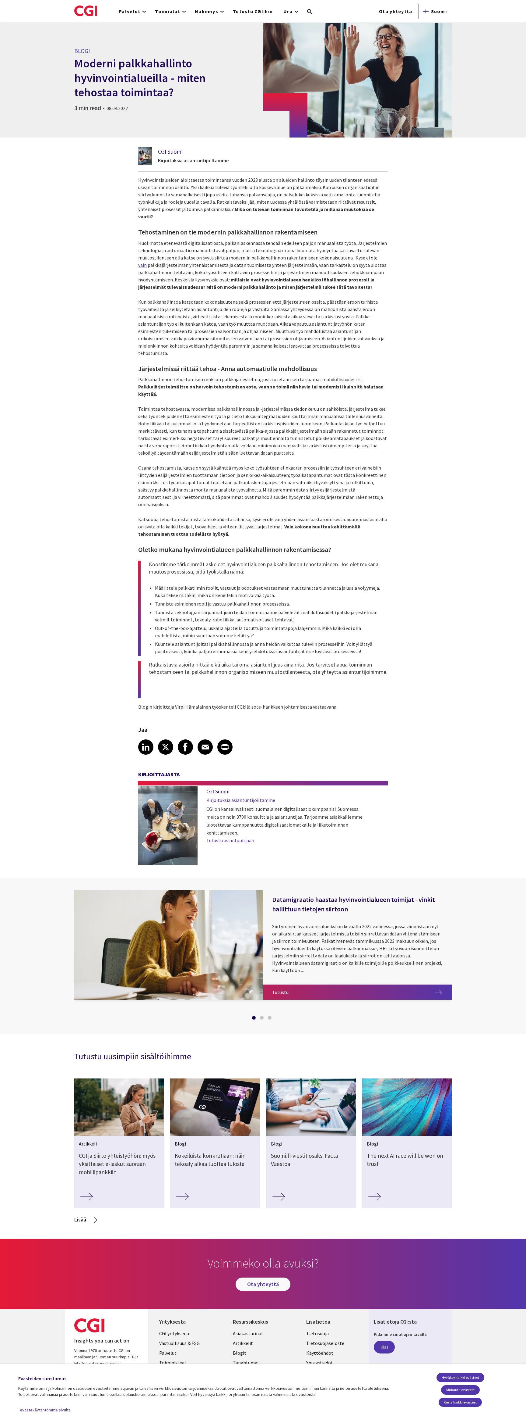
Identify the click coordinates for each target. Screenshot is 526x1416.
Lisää (80, 1219)
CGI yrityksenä (174, 1333)
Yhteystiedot (319, 1363)
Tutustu (362, 992)
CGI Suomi (170, 151)
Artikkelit (243, 1343)
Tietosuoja (317, 1333)
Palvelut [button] (129, 11)
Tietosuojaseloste (325, 1343)
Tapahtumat (246, 1363)
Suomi (439, 11)
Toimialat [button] (167, 11)
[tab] (255, 1019)
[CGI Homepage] (85, 10)
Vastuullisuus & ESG (179, 1343)
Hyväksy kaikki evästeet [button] (460, 1377)
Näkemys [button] (206, 11)
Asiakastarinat (248, 1333)
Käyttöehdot (319, 1353)
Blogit (239, 1353)
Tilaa (384, 1347)
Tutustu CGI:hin (253, 11)
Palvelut (168, 1353)
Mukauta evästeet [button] (460, 1389)
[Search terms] (309, 12)
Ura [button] (288, 11)
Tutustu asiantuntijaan (230, 840)
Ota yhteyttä (395, 11)
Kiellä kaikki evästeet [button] (460, 1402)
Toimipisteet (173, 1363)
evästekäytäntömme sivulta (45, 1410)
